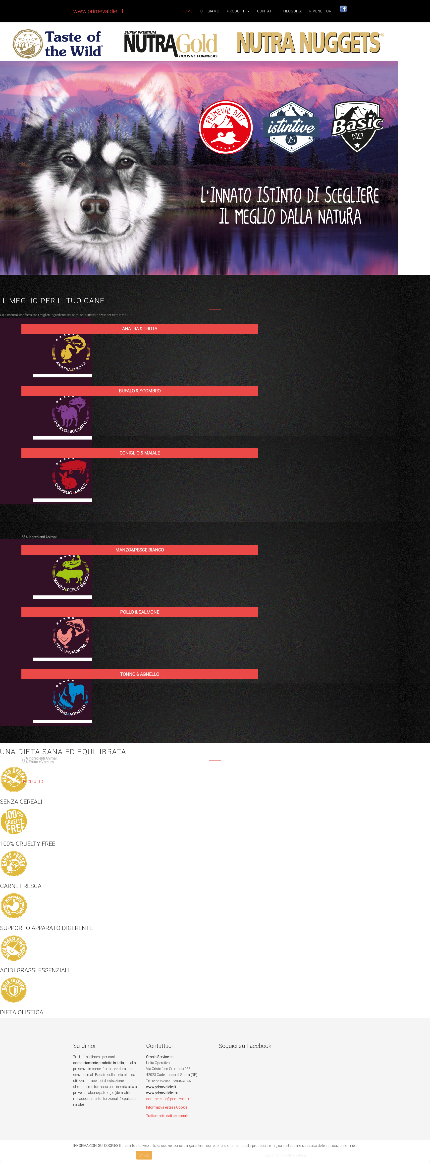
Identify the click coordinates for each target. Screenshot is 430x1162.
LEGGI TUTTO (32, 782)
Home (187, 11)
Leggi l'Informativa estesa (286, 1155)
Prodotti (236, 11)
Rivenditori (320, 11)
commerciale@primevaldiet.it (169, 1099)
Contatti (266, 11)
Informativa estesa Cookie (166, 1107)
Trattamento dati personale (167, 1116)
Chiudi (144, 1155)
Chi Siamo (209, 11)
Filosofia (292, 11)
